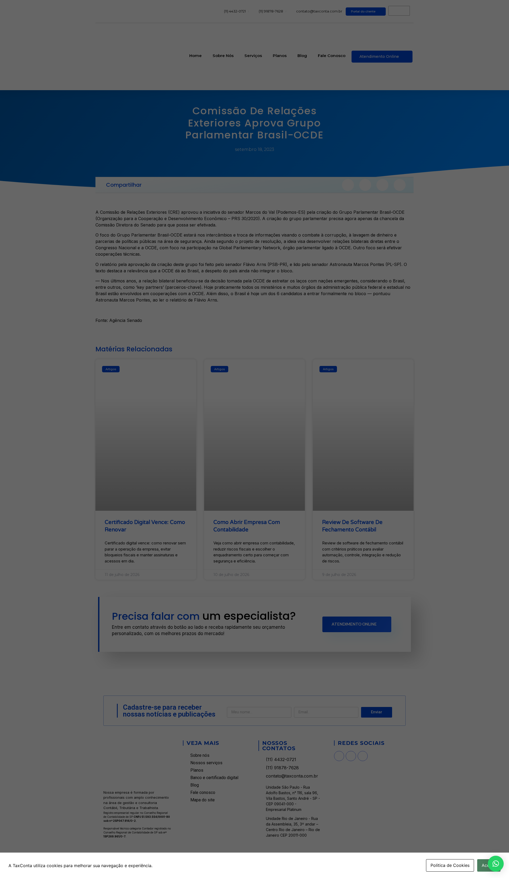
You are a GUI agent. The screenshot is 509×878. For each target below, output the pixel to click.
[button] (496, 864)
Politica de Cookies (450, 865)
